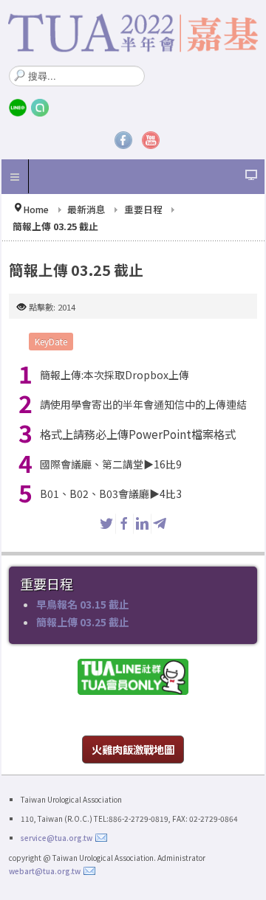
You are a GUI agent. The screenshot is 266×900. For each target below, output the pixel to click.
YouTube (151, 140)
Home (36, 209)
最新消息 (86, 209)
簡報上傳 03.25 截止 (82, 622)
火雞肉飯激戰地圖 (133, 749)
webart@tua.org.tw (45, 870)
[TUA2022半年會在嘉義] (133, 33)
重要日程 (143, 209)
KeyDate (51, 341)
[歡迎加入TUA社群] (133, 676)
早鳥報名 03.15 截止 (82, 604)
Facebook (123, 140)
